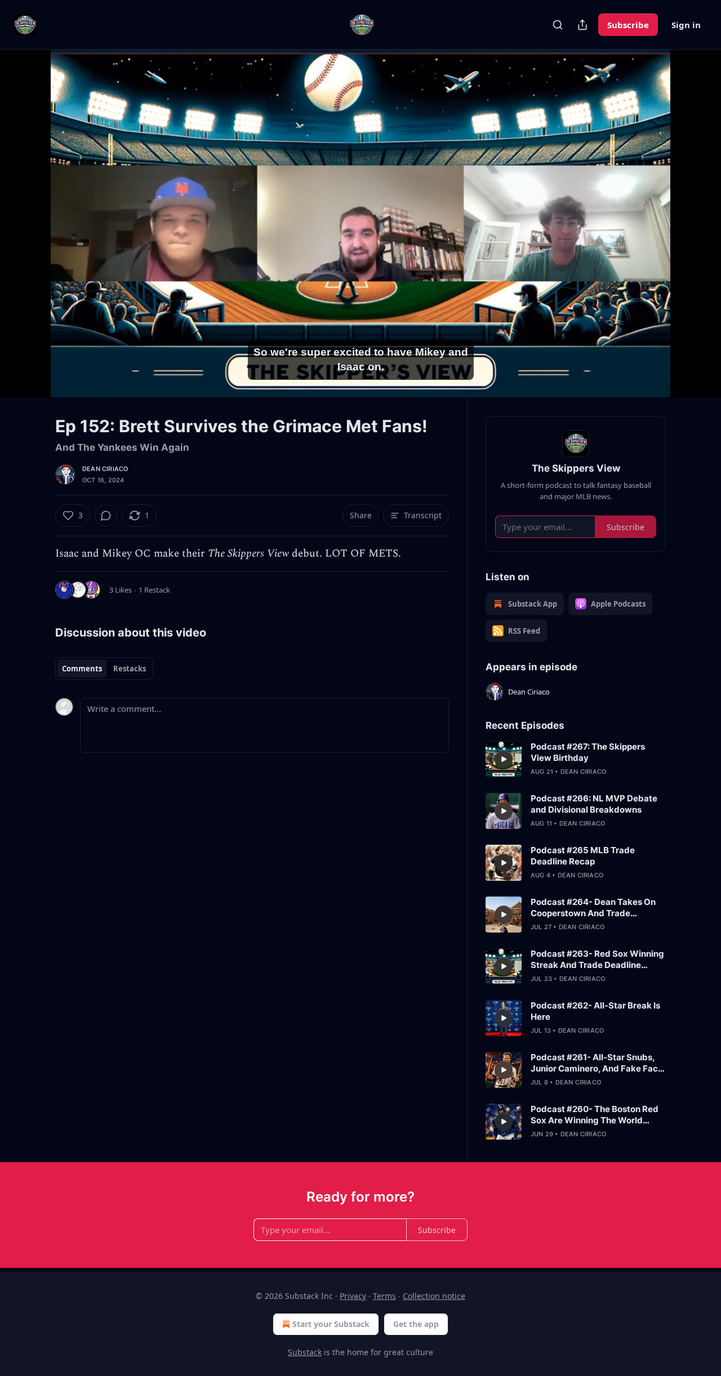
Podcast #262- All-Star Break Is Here (595, 1011)
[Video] (28, 211)
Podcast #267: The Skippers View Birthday (588, 752)
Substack (305, 1352)
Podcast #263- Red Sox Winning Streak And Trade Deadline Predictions (597, 959)
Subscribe (628, 24)
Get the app (416, 1324)
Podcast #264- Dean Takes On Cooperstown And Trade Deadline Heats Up (593, 908)
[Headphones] (28, 236)
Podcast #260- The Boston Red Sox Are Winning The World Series (594, 1115)
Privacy (353, 1295)
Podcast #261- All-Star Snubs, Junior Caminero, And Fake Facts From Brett (598, 1063)
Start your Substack (331, 1324)
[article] (575, 759)
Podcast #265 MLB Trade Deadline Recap (583, 856)
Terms (384, 1295)
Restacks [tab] (129, 669)
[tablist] (104, 668)
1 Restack (154, 590)
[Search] (557, 25)
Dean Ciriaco (105, 469)
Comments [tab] (82, 669)
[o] (504, 759)
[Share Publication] (582, 25)
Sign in (686, 24)
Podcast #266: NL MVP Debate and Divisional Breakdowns (594, 804)
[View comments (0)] (694, 223)
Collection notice (434, 1295)
